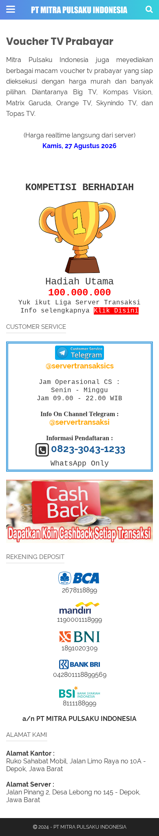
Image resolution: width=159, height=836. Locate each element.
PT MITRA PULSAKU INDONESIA (89, 827)
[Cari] (149, 8)
